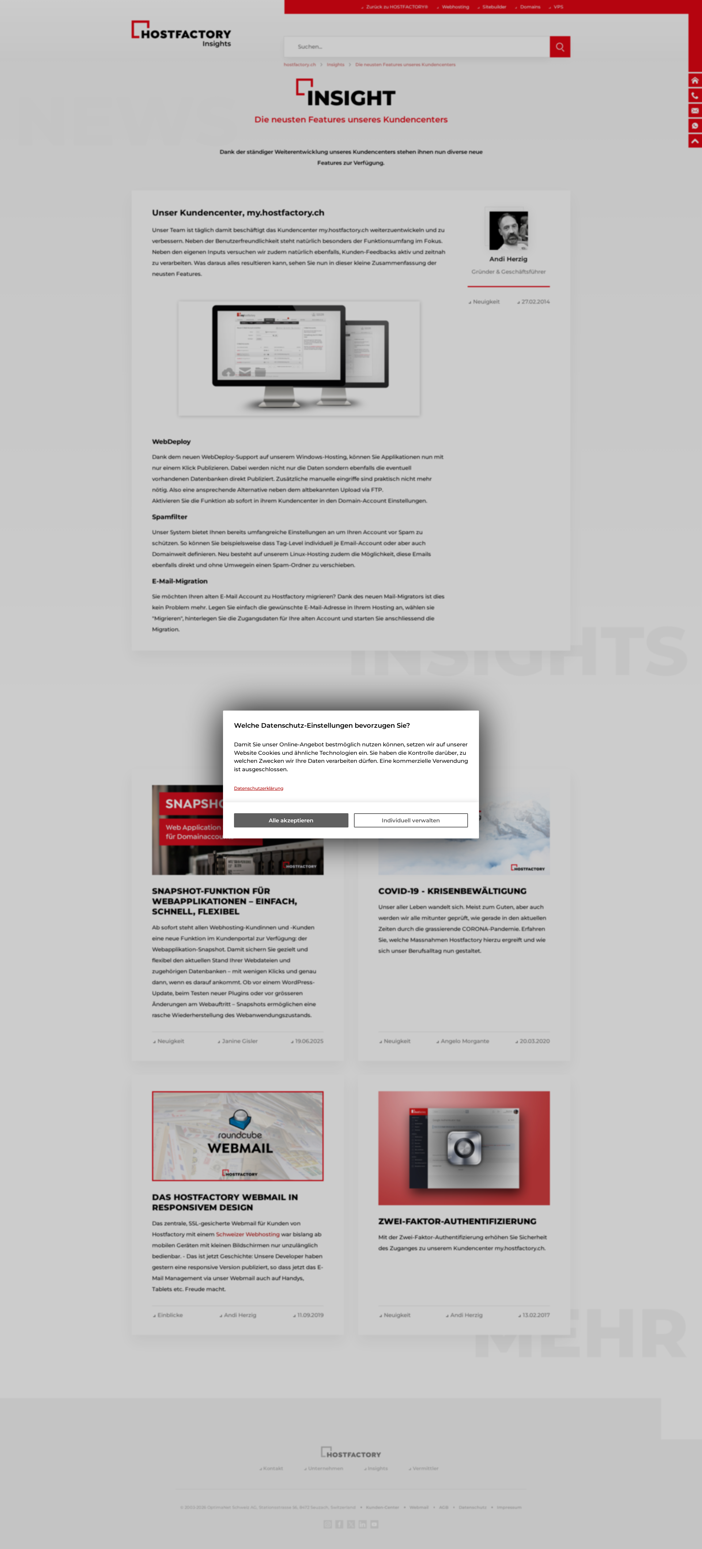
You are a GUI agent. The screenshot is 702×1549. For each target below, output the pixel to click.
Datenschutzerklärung (258, 788)
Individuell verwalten (411, 820)
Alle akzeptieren (291, 820)
